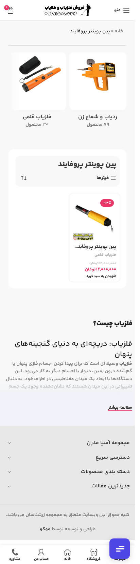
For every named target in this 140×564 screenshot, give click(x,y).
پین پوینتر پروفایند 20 (95, 246)
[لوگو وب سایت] (67, 10)
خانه (119, 31)
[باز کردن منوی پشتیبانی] (119, 548)
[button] (101, 276)
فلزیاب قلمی (105, 255)
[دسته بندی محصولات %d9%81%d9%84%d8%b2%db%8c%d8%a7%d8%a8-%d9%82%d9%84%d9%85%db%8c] (37, 92)
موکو (45, 529)
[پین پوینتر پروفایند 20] (95, 219)
